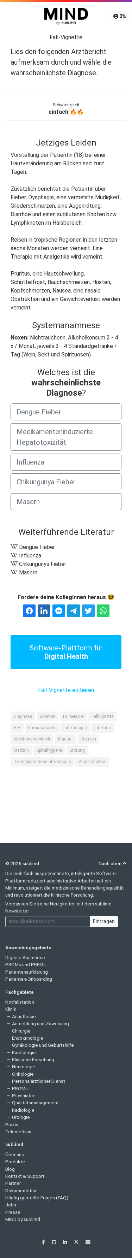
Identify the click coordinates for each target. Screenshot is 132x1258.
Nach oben (110, 863)
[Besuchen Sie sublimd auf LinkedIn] (65, 1242)
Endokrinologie (27, 1038)
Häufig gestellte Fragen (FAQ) (36, 1197)
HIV (17, 727)
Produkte (15, 1161)
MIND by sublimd (22, 1219)
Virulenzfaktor (92, 761)
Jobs (10, 1204)
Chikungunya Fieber (46, 482)
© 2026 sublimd (22, 863)
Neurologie (23, 1066)
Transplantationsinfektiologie (42, 761)
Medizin (21, 750)
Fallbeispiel (73, 716)
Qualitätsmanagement (35, 1102)
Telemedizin (18, 1131)
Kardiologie (24, 1052)
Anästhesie (24, 1016)
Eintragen (104, 921)
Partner (13, 1183)
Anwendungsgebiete (28, 947)
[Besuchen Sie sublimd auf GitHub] (54, 1242)
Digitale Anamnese (25, 957)
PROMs (20, 1088)
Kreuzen (88, 739)
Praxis (11, 1124)
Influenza (30, 462)
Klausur (65, 739)
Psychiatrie (24, 1095)
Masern (28, 501)
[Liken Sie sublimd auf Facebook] (44, 1242)
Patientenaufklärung (26, 972)
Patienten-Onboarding (28, 979)
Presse (12, 1212)
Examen (47, 716)
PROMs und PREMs (25, 964)
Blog (10, 1169)
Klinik (10, 1009)
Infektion (102, 727)
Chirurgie (21, 1031)
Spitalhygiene (49, 750)
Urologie (21, 1117)
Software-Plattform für (66, 652)
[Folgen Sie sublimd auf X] (77, 1242)
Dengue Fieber (39, 412)
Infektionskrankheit (32, 739)
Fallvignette (102, 716)
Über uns (14, 1154)
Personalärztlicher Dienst (38, 1081)
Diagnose (23, 716)
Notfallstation (19, 1002)
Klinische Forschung (33, 1059)
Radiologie (23, 1110)
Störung (77, 750)
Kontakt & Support (24, 1176)
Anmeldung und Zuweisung (40, 1023)
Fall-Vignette (66, 37)
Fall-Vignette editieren (66, 690)
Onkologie (23, 1074)
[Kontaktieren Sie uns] (88, 1242)
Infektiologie (75, 727)
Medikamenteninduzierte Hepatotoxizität (55, 437)
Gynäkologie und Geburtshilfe (43, 1045)
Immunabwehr (42, 727)
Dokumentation (21, 1190)
